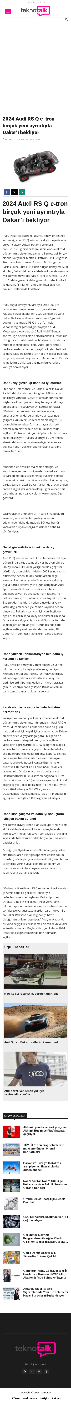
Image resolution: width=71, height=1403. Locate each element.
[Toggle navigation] (8, 11)
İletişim (44, 1398)
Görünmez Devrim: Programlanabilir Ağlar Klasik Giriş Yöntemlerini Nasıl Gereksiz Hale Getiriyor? (45, 1238)
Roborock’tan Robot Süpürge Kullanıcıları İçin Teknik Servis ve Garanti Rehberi (45, 1184)
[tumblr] (46, 1372)
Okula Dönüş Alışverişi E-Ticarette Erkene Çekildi (40, 1254)
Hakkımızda (29, 1398)
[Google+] (39, 1372)
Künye (16, 1398)
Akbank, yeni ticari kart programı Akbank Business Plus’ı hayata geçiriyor (45, 1130)
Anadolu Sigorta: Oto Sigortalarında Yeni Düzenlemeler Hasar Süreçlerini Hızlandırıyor (45, 1292)
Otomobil (8, 139)
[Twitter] (32, 1372)
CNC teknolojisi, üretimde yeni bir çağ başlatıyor (45, 1218)
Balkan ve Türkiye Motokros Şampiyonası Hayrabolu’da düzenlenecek (42, 1166)
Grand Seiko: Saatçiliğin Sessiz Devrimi (44, 1201)
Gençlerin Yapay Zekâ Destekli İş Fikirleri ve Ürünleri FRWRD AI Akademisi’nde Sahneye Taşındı (45, 1274)
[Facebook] (24, 1372)
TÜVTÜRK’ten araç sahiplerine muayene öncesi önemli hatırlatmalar (43, 1148)
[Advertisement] (35, 67)
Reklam (56, 1398)
